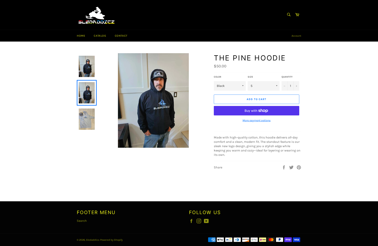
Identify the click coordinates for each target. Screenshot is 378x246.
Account (296, 35)
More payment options (257, 120)
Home (81, 35)
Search (82, 221)
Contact (121, 35)
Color (217, 76)
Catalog (100, 35)
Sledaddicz (92, 239)
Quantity (287, 76)
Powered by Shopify (111, 239)
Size (250, 76)
